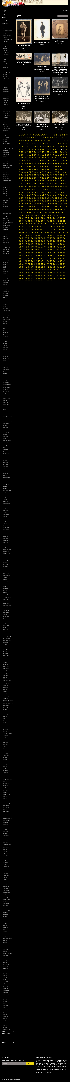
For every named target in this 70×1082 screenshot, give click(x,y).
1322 (42, 244)
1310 (51, 243)
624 (53, 181)
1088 (35, 221)
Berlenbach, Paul (6, 98)
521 (33, 174)
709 (27, 189)
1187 (47, 231)
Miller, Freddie (5, 657)
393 (46, 163)
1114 (20, 224)
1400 (51, 252)
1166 (32, 229)
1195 (23, 232)
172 (64, 145)
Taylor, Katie (5, 921)
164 (43, 145)
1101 (29, 223)
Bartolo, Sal (5, 76)
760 (61, 192)
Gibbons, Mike (5, 380)
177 (27, 146)
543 (40, 175)
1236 (54, 235)
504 (38, 172)
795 (53, 195)
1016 (45, 214)
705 (66, 188)
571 (64, 177)
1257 (26, 238)
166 (48, 145)
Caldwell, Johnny (6, 141)
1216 (39, 234)
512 (59, 172)
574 (22, 178)
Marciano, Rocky (6, 601)
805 (30, 197)
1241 (23, 237)
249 (66, 151)
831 (48, 198)
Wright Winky (5, 1016)
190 (61, 146)
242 (48, 151)
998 (38, 212)
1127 (59, 224)
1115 (23, 224)
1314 (64, 243)
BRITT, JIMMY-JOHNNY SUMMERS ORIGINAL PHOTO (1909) (23, 126)
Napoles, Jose (5, 707)
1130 (20, 226)
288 (20, 155)
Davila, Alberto (5, 245)
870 (51, 201)
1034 (54, 215)
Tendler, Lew (5, 925)
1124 (50, 224)
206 (53, 148)
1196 (26, 232)
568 (56, 177)
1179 (23, 231)
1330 (20, 246)
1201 (41, 232)
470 (48, 169)
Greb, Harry (5, 406)
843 (30, 200)
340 (56, 158)
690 (27, 188)
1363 (29, 249)
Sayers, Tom (5, 849)
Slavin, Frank (5, 873)
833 (53, 198)
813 (51, 197)
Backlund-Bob (5, 61)
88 (50, 138)
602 (46, 180)
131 (56, 141)
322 (59, 157)
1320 (35, 244)
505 (40, 172)
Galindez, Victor (6, 358)
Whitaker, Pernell (6, 990)
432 (48, 166)
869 (48, 201)
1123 (47, 224)
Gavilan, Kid (5, 373)
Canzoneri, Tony (6, 152)
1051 (61, 217)
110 (52, 140)
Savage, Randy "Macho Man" (7, 845)
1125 (53, 224)
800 (66, 195)
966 (53, 209)
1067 (64, 218)
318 (48, 157)
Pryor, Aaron (5, 777)
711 (33, 189)
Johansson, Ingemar (6, 477)
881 (30, 203)
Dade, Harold (5, 240)
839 (20, 200)
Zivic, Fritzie (5, 1027)
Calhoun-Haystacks (6, 143)
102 (31, 140)
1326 (54, 244)
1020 (57, 214)
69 (60, 137)
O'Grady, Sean (5, 737)
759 (59, 192)
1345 (20, 247)
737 (51, 191)
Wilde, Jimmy (5, 992)
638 (40, 183)
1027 (32, 215)
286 (64, 154)
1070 (26, 220)
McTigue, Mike (5, 649)
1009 (23, 214)
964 (48, 209)
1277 (42, 240)
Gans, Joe (4, 364)
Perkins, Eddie (5, 772)
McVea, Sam (5, 651)
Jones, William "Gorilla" (7, 490)
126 (43, 141)
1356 (54, 247)
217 (33, 149)
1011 (29, 214)
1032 (48, 215)
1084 (23, 221)
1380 (35, 250)
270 (22, 154)
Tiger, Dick (5, 936)
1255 (20, 238)
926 (48, 206)
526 (46, 174)
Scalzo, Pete (5, 851)
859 (22, 201)
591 (66, 178)
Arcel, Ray (5, 48)
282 (53, 154)
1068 (20, 220)
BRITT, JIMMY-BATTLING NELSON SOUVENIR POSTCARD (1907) (24, 105)
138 (25, 143)
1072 (32, 220)
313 (35, 157)
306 (66, 155)
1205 (54, 232)
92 (58, 138)
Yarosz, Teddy (5, 1018)
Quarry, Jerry (5, 781)
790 (40, 195)
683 (59, 186)
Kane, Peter (5, 497)
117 (20, 141)
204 (48, 148)
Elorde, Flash (5, 308)
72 (66, 137)
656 (38, 184)
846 (38, 200)
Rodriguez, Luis (6, 807)
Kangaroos (5, 499)
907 (48, 204)
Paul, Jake (5, 757)
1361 (23, 249)
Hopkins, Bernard (6, 445)
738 (53, 191)
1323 (45, 244)
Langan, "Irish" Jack (6, 540)
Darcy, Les (5, 244)
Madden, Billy (5, 594)
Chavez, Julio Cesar (6, 182)
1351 (39, 247)
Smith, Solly (5, 879)
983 (48, 211)
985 (53, 211)
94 (62, 138)
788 (35, 195)
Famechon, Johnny (6, 319)
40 (50, 135)
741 (61, 191)
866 (40, 201)
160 (33, 145)
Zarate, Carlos (5, 1025)
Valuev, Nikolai (5, 962)
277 (40, 154)
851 (51, 200)
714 (40, 189)
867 (43, 201)
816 (59, 197)
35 (40, 135)
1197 (29, 232)
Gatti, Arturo (5, 371)
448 (40, 168)
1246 (39, 237)
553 (66, 175)
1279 (48, 240)
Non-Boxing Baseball (8, 1033)
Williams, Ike (5, 999)
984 (51, 211)
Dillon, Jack (5, 269)
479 (22, 171)
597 (33, 180)
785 (27, 195)
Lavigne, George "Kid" (7, 549)
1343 (61, 246)
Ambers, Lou (5, 37)
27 (23, 135)
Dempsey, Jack (5, 264)
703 (61, 188)
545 (46, 175)
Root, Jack (5, 813)
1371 (54, 249)
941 (38, 208)
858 (20, 201)
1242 (26, 237)
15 (48, 134)
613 (25, 181)
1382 (42, 250)
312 (33, 157)
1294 (48, 241)
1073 (35, 220)
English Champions (6, 310)
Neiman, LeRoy (6, 711)
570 (61, 177)
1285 (20, 241)
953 (20, 209)
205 (51, 148)
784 (25, 195)
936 (25, 208)
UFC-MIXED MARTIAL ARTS (8, 953)
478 (20, 171)
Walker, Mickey (5, 973)
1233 (45, 235)
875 (64, 201)
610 (66, 180)
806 (33, 197)
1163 (23, 229)
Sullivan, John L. (6, 908)
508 (48, 172)
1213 (29, 234)
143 (38, 143)
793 (48, 195)
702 (59, 188)
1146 (20, 227)
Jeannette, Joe (5, 466)
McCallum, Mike (6, 625)
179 (33, 146)
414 (51, 165)
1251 (54, 237)
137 (22, 143)
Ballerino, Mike (5, 67)
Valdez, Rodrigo (6, 958)
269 (20, 154)
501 (30, 172)
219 (38, 149)
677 (43, 186)
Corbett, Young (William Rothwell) (7, 214)
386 (27, 163)
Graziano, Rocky (6, 404)
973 (22, 211)
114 (62, 140)
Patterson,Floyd (6, 755)
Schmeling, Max (6, 855)
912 (61, 204)
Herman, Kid (5, 434)
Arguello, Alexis (5, 52)
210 (64, 148)
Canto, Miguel (5, 150)
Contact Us (4, 1049)
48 (66, 135)
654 (33, 184)
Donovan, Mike (5, 278)
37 (44, 135)
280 (48, 154)
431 (46, 166)
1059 (39, 218)
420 (66, 165)
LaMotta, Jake (5, 538)
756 (51, 192)
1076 (45, 220)
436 (59, 166)
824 (30, 198)
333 (38, 158)
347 (25, 160)
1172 (50, 229)
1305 (35, 243)
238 (38, 151)
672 (30, 186)
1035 (57, 215)
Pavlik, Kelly (5, 761)
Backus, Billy (5, 63)
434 (53, 166)
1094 (54, 221)
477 (66, 169)
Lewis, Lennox (5, 562)
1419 (64, 254)
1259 (32, 238)
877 (20, 203)
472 (53, 169)
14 (46, 134)
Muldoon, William (6, 705)
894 (64, 203)
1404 (64, 252)
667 (66, 184)
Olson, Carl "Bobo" (6, 725)
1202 (44, 232)
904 (40, 204)
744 (20, 192)
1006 (62, 212)
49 (19, 137)
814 (53, 197)
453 (53, 168)
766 (27, 194)
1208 (63, 232)
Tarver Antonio (5, 914)
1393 (29, 252)
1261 (39, 238)
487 (43, 171)
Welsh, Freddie (5, 986)
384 (22, 163)
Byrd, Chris (5, 139)
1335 (35, 246)
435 (56, 166)
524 (40, 174)
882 (33, 203)
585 (51, 178)
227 (59, 149)
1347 (26, 247)
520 (30, 174)
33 (36, 135)
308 (22, 157)
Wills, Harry (5, 1003)
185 (48, 146)
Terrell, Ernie (5, 929)
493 (59, 171)
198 (33, 148)
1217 (42, 234)
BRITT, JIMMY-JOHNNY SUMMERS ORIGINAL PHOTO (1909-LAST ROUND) (60, 126)
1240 (20, 237)
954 (22, 209)
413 (48, 165)
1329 (64, 244)
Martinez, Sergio (6, 612)
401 (66, 163)
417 (59, 165)
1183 (35, 231)
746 (25, 192)
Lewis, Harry (5, 558)
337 (48, 158)
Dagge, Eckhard (6, 242)
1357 (57, 247)
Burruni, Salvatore (6, 137)
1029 (39, 215)
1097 (64, 221)
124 (38, 141)
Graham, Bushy (5, 402)
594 (25, 180)
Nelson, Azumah (6, 712)
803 (25, 197)
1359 (64, 247)
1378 (29, 250)
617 (35, 181)
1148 (26, 227)
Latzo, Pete (5, 547)
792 (46, 195)
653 (30, 184)
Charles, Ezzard (6, 178)
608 (61, 180)
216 (30, 149)
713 (38, 189)
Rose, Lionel (5, 816)
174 (20, 146)
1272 (26, 240)
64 (50, 137)
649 (20, 184)
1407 (26, 254)
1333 (29, 246)
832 (51, 198)
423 (25, 166)
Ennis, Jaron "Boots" (6, 312)
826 (35, 198)
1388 (61, 250)
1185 (41, 231)
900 (30, 204)
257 (38, 152)
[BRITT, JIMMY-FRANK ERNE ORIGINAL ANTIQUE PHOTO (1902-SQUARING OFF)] (42, 86)
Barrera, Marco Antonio (7, 72)
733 (40, 191)
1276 (39, 240)
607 (59, 180)
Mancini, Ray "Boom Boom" (8, 597)
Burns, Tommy (5, 135)
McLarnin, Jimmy (6, 647)
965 (51, 209)
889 (51, 203)
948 (56, 208)
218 (35, 149)
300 (51, 155)
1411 (39, 254)
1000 (43, 212)
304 (61, 155)
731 (35, 191)
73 (19, 138)
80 (33, 138)
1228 (29, 235)
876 (66, 201)
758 (56, 192)
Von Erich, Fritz (5, 968)
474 (59, 169)
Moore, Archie (5, 675)
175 (22, 146)
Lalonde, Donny (6, 536)
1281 (54, 240)
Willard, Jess (5, 996)
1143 (60, 226)
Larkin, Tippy (5, 545)
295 (38, 155)
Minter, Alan (5, 660)
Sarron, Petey (5, 842)
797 (59, 195)
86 (46, 138)
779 (61, 194)
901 (33, 204)
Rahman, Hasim (6, 783)
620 (43, 181)
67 (56, 137)
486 (40, 171)
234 (27, 151)
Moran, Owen (5, 689)
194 (22, 148)
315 (40, 157)
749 (33, 192)
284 (59, 154)
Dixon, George (5, 275)
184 (46, 146)
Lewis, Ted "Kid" (6, 564)
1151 (35, 227)
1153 (41, 227)
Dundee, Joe (5, 289)
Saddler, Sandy (5, 833)
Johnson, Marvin (6, 484)
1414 (48, 254)
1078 (51, 220)
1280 (51, 240)
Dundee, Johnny (6, 291)
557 (27, 177)
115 (64, 140)
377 (53, 162)
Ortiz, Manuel (5, 729)
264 (56, 152)
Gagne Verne (5, 352)
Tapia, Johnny (5, 912)
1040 (26, 217)
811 (46, 197)
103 (34, 140)
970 (64, 209)
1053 (20, 218)
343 (64, 158)
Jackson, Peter (5, 462)
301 (53, 155)
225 (53, 149)
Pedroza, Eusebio (6, 764)
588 (59, 178)
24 (67, 134)
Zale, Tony (5, 1022)
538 (27, 175)
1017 (48, 214)
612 (22, 181)
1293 (45, 241)
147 (48, 143)
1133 (29, 226)
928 (53, 206)
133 (61, 141)
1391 (23, 252)
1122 (44, 224)
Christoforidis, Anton (6, 187)
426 (33, 166)
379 (59, 162)
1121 (41, 224)
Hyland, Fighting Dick (7, 453)
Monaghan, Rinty (6, 666)
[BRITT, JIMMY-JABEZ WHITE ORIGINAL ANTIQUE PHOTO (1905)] (60, 82)
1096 (61, 221)
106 (41, 140)
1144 (63, 226)
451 (48, 168)
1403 (61, 252)
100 (26, 140)
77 (27, 138)
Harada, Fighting (6, 423)
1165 (29, 229)
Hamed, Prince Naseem (7, 421)
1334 (32, 246)
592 (20, 180)
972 (20, 211)
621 (46, 181)
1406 (23, 254)
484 (35, 171)
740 (59, 191)
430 (43, 166)
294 (35, 155)
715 (43, 189)
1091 (45, 221)
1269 (64, 238)
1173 (54, 229)
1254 (64, 237)
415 (53, 165)
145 (43, 143)
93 (60, 138)
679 (48, 186)
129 (51, 141)
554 (20, 177)
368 (30, 162)
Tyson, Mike (5, 951)
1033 (51, 215)
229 (64, 149)
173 (66, 145)
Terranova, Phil (5, 927)
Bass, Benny (5, 80)
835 (59, 198)
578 (33, 178)
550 (59, 175)
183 (43, 146)
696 (43, 188)
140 (30, 143)
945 (48, 208)
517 (22, 174)
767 (30, 194)
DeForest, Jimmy (6, 255)
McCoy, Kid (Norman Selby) (8, 633)
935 (22, 208)
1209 (66, 232)
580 (38, 178)
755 (48, 192)
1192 (63, 231)
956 (27, 209)
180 (35, 146)
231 (20, 151)
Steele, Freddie (5, 895)
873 (59, 201)
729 (30, 191)
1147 (23, 227)
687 (20, 188)
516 (20, 174)
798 (61, 195)
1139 (47, 226)
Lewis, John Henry (6, 560)
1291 (39, 241)
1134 (32, 226)
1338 (45, 246)
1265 (51, 238)
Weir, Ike (4, 983)
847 (40, 200)
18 (55, 134)
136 (20, 143)
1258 (29, 238)
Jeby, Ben (4, 468)
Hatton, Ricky (5, 427)
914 (66, 204)
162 (38, 145)
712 (35, 189)
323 (61, 157)
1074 (39, 220)
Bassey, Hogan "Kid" (6, 82)
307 (20, 157)
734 (43, 191)
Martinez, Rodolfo (6, 610)
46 (62, 135)
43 (56, 135)
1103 (35, 223)
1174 (57, 229)
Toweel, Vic (5, 942)
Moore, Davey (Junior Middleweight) (7, 681)
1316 (23, 244)
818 (64, 197)
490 (51, 171)
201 (40, 148)
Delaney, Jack (5, 258)
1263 (45, 238)
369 (33, 162)
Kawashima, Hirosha (6, 505)
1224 (64, 234)
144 (40, 143)
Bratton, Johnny (6, 117)
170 (59, 145)
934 (20, 208)
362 (64, 160)
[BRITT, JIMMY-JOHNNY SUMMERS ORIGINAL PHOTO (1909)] (24, 117)
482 (30, 171)
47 (64, 135)
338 (51, 158)
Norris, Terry (5, 718)
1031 (45, 215)
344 (66, 158)
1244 (32, 237)
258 (40, 152)
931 (61, 206)
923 (40, 206)
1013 (35, 214)
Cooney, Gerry (5, 206)
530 (56, 174)
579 (35, 178)
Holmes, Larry (5, 442)
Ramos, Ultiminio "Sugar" (7, 787)
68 (58, 137)
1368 (45, 249)
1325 (51, 244)
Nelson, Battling (6, 714)
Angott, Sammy (5, 41)
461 (25, 169)
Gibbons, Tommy (6, 382)
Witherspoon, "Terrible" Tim (8, 1009)
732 (38, 191)
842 (27, 200)
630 (20, 183)
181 (38, 146)
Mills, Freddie (5, 659)
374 (46, 162)
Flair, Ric (4, 330)
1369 (48, 249)
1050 (57, 217)
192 (66, 146)
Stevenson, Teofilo (6, 897)
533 (64, 174)
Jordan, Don (5, 492)
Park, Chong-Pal (6, 751)
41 (52, 135)
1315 (20, 244)
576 (27, 178)
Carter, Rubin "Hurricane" (7, 165)
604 (51, 180)
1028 (35, 215)
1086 (29, 221)
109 (49, 140)
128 (48, 141)
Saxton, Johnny (5, 847)
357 (51, 160)
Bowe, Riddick (5, 108)
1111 (60, 223)
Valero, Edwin (5, 960)
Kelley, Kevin (5, 508)
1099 (23, 223)
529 (53, 174)
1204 (51, 232)
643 (53, 183)
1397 (42, 252)
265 (59, 152)
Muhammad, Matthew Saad (8, 703)
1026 (29, 215)
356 (48, 160)
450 (46, 168)
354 (43, 160)
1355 (51, 247)
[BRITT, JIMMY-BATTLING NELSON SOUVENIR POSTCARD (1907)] (24, 89)
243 (51, 151)
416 (56, 165)
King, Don (4, 519)
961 (40, 209)
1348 (29, 247)
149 (53, 143)
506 (43, 172)
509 (51, 172)
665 (61, 184)
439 (66, 166)
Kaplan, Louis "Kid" (6, 503)
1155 (47, 227)
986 (56, 211)
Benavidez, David (6, 70)
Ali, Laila (4, 28)
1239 (64, 235)
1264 (48, 238)
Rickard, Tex (5, 792)
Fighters (8, 1042)
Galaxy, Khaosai (6, 354)
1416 (54, 254)
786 (30, 195)
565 (48, 177)
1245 (35, 237)
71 (64, 137)
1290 (35, 241)
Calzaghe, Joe (5, 146)
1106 (44, 223)
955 (25, 209)
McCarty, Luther (6, 627)
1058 (35, 218)
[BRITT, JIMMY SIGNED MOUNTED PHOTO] (60, 29)
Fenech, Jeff (5, 323)
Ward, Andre (5, 975)
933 (66, 206)
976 (30, 211)
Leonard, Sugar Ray (6, 553)
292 (30, 155)
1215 (35, 234)
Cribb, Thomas (5, 227)
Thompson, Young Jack (7, 934)
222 (46, 149)
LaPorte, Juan (5, 544)
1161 (66, 227)
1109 (54, 223)
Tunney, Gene (5, 947)
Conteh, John (5, 204)
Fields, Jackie (5, 325)
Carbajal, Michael (6, 154)
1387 (57, 250)
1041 (29, 217)
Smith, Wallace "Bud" (7, 881)
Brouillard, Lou (5, 122)
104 (36, 140)
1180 (26, 231)
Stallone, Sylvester (6, 892)
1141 (54, 226)
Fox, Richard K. (5, 343)
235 (30, 151)
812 (48, 197)
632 (25, 183)
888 (48, 203)
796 (56, 195)
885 (40, 203)
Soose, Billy (5, 884)
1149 (29, 227)
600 (40, 180)
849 (46, 200)
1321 (39, 244)
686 (66, 186)
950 (61, 208)
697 (46, 188)
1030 (42, 215)
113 (59, 140)
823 (27, 198)
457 (64, 168)
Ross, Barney (5, 822)
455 (59, 168)
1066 (61, 218)
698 (48, 188)
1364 (32, 249)
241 (46, 151)
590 (64, 178)
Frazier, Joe (5, 345)
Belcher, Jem (5, 87)
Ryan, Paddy (5, 829)
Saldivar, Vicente (6, 835)
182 (40, 146)
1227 (26, 235)
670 (25, 186)
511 (56, 172)
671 (27, 186)
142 (35, 143)
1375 (20, 250)
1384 (48, 250)
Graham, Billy (5, 400)
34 (38, 135)
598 (35, 180)
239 (40, 151)
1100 (26, 223)
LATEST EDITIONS (5, 1038)
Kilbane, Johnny (6, 514)
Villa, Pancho (5, 966)
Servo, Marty (5, 860)
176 (25, 146)
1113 (66, 223)
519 (27, 174)
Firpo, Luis (5, 326)
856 (64, 200)
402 (20, 165)
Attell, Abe (4, 57)
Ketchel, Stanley (6, 510)
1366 (39, 249)
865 (38, 201)
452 (51, 168)
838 (66, 198)
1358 (61, 247)
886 (43, 203)
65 (52, 137)
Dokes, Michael (5, 276)
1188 (50, 231)
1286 (23, 241)
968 (59, 209)
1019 (54, 214)
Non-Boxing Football (8, 1035)
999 (40, 212)
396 (53, 163)
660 (48, 184)
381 (64, 162)
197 (30, 148)
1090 (42, 221)
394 (48, 163)
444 (30, 168)
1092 (48, 221)
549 (56, 175)
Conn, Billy (5, 202)
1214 (32, 234)
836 (61, 198)
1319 (32, 244)
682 (56, 186)
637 (38, 183)
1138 (44, 226)
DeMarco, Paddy (6, 260)
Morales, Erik (5, 685)
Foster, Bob (5, 341)
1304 (32, 243)
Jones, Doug (5, 488)
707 (22, 189)
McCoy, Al (4, 631)
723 (64, 189)
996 (33, 212)
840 (22, 200)
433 (51, 166)
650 (22, 184)
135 (66, 141)
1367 (42, 249)
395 (51, 163)
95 (64, 138)
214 (25, 149)
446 (35, 168)
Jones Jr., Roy (5, 486)
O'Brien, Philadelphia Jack (8, 733)
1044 (39, 217)
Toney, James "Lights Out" (7, 938)
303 (59, 155)
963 (46, 209)
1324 (48, 244)
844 (33, 200)
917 (25, 206)
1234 (48, 235)
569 (59, 177)
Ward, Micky (5, 977)
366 (25, 162)
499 (25, 172)
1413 (45, 254)
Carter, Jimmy (5, 163)
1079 (54, 220)
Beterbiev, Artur (5, 100)
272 (27, 154)
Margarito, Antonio (6, 603)
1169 (41, 229)
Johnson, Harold (6, 479)
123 (35, 141)
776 (53, 194)
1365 (35, 249)
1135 (35, 226)
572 (66, 177)
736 (48, 191)
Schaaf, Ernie (5, 853)
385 (25, 163)
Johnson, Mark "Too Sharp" (8, 482)
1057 (32, 218)
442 (25, 168)
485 (38, 171)
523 (38, 174)
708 (25, 189)
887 (46, 203)
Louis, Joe (5, 586)
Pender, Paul (5, 766)
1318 (29, 244)
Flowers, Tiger (5, 334)
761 (64, 192)
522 (35, 174)
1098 (20, 223)
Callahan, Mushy (6, 145)
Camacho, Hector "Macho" (8, 148)
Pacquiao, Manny (6, 740)
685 (64, 186)
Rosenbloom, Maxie (6, 820)
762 (66, 192)
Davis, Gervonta (6, 249)
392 (43, 163)
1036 (61, 215)
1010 (26, 214)
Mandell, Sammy (6, 599)
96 (66, 138)
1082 (64, 220)
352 (38, 160)
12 (42, 134)
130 (53, 141)
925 (46, 206)
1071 (29, 220)
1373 (61, 249)
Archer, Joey (5, 50)
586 (53, 178)
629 (66, 181)
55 (31, 137)
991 (20, 212)
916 (22, 206)
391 (40, 163)
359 (56, 160)
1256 (23, 238)
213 (22, 149)
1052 (64, 217)
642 (51, 183)
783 (22, 195)
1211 (23, 234)
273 (30, 154)
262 (51, 152)
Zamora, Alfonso (6, 1023)
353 (40, 160)
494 (61, 171)
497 (20, 172)
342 (61, 158)
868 (46, 201)
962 (43, 209)
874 (61, 201)
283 (56, 154)
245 (56, 151)
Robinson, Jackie (6, 801)
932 (64, 206)
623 (51, 181)
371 (38, 162)
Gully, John (5, 412)
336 (46, 158)
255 (33, 152)
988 (61, 211)
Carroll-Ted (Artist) (6, 159)
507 (46, 172)
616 (33, 181)
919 (30, 206)
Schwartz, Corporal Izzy (7, 857)
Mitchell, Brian (5, 662)
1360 (20, 249)
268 (66, 152)
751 (38, 192)
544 (43, 175)
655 (35, 184)
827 (38, 198)
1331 (23, 246)
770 (38, 194)
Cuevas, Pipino (5, 234)
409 (38, 165)
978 (35, 211)
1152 (38, 227)
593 (22, 180)
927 (51, 206)
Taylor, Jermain (5, 920)
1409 (32, 254)
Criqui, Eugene (5, 229)
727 (25, 191)
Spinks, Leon (5, 888)
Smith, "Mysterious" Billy (7, 882)
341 (59, 158)
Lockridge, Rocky (6, 573)
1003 (53, 212)
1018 (51, 214)
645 (59, 183)
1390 (20, 252)
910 (56, 204)
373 (43, 162)
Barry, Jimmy (5, 74)
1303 (29, 243)
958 (33, 209)
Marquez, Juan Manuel (7, 605)
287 (66, 154)
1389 (64, 250)
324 (64, 157)
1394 (32, 252)
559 (33, 177)
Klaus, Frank (5, 523)
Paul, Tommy (5, 759)
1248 (45, 237)
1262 (42, 238)
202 (43, 148)
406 (30, 165)
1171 (47, 229)
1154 (44, 227)
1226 (23, 235)
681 (53, 186)
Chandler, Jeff (5, 176)
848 (43, 200)
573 (20, 178)
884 (38, 203)
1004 (56, 212)
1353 (45, 247)
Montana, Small (6, 668)
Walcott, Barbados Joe (7, 970)
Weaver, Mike (5, 981)
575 (25, 178)
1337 (42, 246)
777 (56, 194)
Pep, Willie (5, 768)
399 (61, 163)
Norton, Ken (5, 720)
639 (43, 183)
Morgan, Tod (5, 691)
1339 (48, 246)
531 (59, 174)
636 (35, 183)
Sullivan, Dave (5, 905)
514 (64, 172)
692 (33, 188)
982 (46, 211)
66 (54, 137)
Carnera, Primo (5, 156)
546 (48, 175)
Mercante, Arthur (6, 655)
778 (59, 194)
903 (38, 204)
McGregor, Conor (6, 644)
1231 (39, 235)
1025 (26, 215)
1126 (56, 224)
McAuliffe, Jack (5, 623)
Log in (17, 10)
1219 (48, 234)
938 (30, 208)
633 (27, 183)
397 (56, 163)
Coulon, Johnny (6, 220)
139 (27, 143)
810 (43, 197)
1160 (63, 227)
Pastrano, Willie (6, 753)
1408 (29, 254)
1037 (64, 215)
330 (30, 158)
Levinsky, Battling (6, 557)
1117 (29, 224)
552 (64, 175)
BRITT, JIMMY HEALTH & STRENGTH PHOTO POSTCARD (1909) (24, 47)
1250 (51, 237)
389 (35, 163)
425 (30, 166)
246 (59, 151)
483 (33, 171)
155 (20, 145)
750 (35, 192)
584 (48, 178)
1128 (62, 224)
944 (46, 208)
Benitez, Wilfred (6, 93)
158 (27, 145)
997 (35, 212)
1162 (20, 229)
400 (64, 163)
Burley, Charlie (5, 133)
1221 (54, 234)
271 (25, 154)
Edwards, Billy (5, 302)
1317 (26, 244)
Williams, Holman (6, 997)
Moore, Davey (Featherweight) (6, 678)
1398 (45, 252)
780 (64, 194)
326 (20, 158)
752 (40, 192)
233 (25, 151)
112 (57, 140)
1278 (45, 240)
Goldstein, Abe (5, 389)
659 (46, 184)
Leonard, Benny (6, 551)
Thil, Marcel (5, 933)
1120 (38, 224)
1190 (57, 231)
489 (48, 171)
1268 (61, 238)
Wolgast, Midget (6, 1012)
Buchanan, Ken (5, 130)
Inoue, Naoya (5, 456)
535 (20, 175)
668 (20, 186)
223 (48, 149)
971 (66, 209)
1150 (32, 227)
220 (40, 149)
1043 (35, 217)
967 (56, 209)
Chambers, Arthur (6, 174)
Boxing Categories (8, 23)
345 (20, 160)
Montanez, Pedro (6, 670)
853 (56, 200)
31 (31, 135)
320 (53, 157)
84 (42, 138)
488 (46, 171)
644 (56, 183)
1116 (26, 224)
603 (48, 180)
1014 (39, 214)
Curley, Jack (5, 236)
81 (36, 138)
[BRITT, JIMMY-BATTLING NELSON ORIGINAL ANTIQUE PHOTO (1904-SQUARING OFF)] (42, 59)
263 (53, 152)
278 (43, 154)
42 (54, 135)
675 (38, 186)
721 (59, 189)
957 (30, 209)
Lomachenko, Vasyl (6, 575)
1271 (23, 240)
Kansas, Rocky (5, 501)
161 (35, 145)
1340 (51, 246)
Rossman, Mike (5, 824)
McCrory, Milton (5, 634)
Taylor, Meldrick (5, 923)
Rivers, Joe (5, 798)
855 (61, 200)
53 (27, 137)
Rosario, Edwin (5, 814)
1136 (38, 226)
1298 (61, 241)
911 (59, 204)
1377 (26, 250)
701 (56, 188)
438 (64, 166)
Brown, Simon (5, 126)
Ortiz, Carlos (5, 727)
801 (20, 197)
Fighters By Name (7, 25)
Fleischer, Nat (5, 332)
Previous (21, 134)
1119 (35, 224)
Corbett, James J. (6, 211)
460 (22, 169)
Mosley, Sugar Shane (7, 696)
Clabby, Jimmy (5, 189)
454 (56, 168)
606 (56, 180)
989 (64, 211)
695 (40, 188)
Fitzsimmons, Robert (6, 328)
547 (51, 175)
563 (43, 177)
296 (40, 155)
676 (40, 186)
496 (66, 171)
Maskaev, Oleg (5, 614)
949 (59, 208)
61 (44, 137)
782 (20, 195)
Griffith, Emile (5, 411)
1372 (57, 249)
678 (46, 186)
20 (59, 134)
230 (66, 149)
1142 (57, 226)
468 (43, 169)
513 (61, 172)
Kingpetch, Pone (6, 521)
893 (61, 203)
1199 (35, 232)
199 (35, 148)
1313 (61, 243)
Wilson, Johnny (5, 1007)
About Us (4, 17)
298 (46, 155)
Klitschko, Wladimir (6, 527)
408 (35, 165)
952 (66, 208)
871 (53, 201)
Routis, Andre (5, 826)
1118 (32, 224)
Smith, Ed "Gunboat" (6, 875)
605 (53, 180)
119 (25, 141)
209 (61, 148)
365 (22, 162)
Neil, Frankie (5, 709)
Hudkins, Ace (5, 449)
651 (25, 184)
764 (22, 194)
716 (46, 189)
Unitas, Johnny (5, 955)
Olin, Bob (4, 722)
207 (56, 148)
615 (30, 181)
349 (30, 160)
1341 (54, 246)
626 (59, 181)
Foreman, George (6, 338)
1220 (51, 234)
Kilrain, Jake (5, 516)
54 (29, 137)
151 (59, 143)
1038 (20, 217)
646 (61, 183)
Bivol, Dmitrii (5, 106)
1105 (41, 223)
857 (66, 200)
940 (35, 208)
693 (35, 188)
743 (66, 191)
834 (56, 198)
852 (53, 200)
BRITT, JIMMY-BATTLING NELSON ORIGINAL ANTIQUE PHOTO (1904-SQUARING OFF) (41, 68)
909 (53, 204)
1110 (57, 223)
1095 (57, 221)
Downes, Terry (5, 282)
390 (38, 163)
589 (61, 178)
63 (48, 137)
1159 (60, 227)
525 (43, 174)
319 (51, 157)
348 (27, 160)
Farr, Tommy (5, 321)
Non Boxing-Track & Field (7, 1037)
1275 (35, 240)
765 (25, 194)
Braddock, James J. (6, 113)
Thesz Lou (5, 931)
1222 (57, 234)
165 (46, 145)
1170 (44, 229)
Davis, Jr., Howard (6, 251)
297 (43, 155)
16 (50, 134)
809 (40, 197)
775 (51, 194)
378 (56, 162)
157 (25, 145)
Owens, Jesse (5, 738)
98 (21, 140)
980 (40, 211)
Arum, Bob (5, 56)
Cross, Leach (5, 231)
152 (61, 143)
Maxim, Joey (5, 618)
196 (27, 148)
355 (46, 160)
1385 (51, 250)
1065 (57, 218)
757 (53, 192)
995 (30, 212)
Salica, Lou (5, 837)
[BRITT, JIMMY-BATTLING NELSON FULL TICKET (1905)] (24, 56)
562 (40, 177)
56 (33, 137)
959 (35, 209)
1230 (35, 235)
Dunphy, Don (5, 295)
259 (43, 152)
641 (48, 183)
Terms (3, 1045)
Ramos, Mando (5, 785)
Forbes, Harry (5, 336)
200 (38, 148)
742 (64, 191)
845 (35, 200)
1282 (57, 240)
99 (23, 140)
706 (20, 189)
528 (51, 174)
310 (27, 157)
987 (59, 211)
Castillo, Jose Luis (6, 167)
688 (22, 188)
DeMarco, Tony (5, 262)
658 (43, 184)
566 (51, 177)
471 (51, 169)
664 (59, 184)
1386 (54, 250)
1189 (54, 231)
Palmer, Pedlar (5, 744)
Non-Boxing (8, 1031)
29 (27, 135)
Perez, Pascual (5, 770)
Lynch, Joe (5, 590)
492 (56, 171)
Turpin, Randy (5, 949)
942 (40, 208)
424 (27, 166)
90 (54, 138)
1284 (64, 240)
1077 (48, 220)
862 (30, 201)
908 (51, 204)
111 (54, 140)
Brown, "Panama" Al (6, 128)
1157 (54, 227)
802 (22, 197)
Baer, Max (4, 65)
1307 (42, 243)
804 (27, 197)
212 (20, 149)
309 (25, 157)
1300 (20, 243)
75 (23, 138)
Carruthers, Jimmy (6, 161)
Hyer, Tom (4, 451)
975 (27, 211)
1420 (20, 255)
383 (20, 163)
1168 (38, 229)
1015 (42, 214)
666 (64, 184)
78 (29, 138)
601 (43, 180)
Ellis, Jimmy (5, 306)
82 (38, 138)
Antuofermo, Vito (6, 43)
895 (66, 203)
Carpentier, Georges (6, 158)
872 (56, 201)
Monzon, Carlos (6, 673)
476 (64, 169)
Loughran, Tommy (6, 584)
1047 (48, 217)
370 (35, 162)
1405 (20, 254)
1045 (42, 217)
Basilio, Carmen (6, 78)
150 (56, 143)
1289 (32, 241)
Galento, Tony (5, 356)
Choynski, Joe (5, 185)
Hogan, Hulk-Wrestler (7, 440)
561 (38, 177)
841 (25, 200)
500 (27, 172)
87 (48, 138)
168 (53, 145)
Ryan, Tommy (5, 831)
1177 (66, 229)
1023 (20, 215)
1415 (51, 254)
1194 (20, 232)
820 (20, 198)
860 (25, 201)
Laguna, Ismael (5, 534)
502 (33, 172)
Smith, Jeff (5, 877)
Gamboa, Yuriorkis (6, 362)
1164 (26, 229)
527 (48, 174)
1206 (57, 232)
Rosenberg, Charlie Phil (7, 818)
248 (64, 151)
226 (56, 149)
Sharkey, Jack (5, 862)
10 (38, 134)
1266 (54, 238)
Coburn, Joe (5, 193)
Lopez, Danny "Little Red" (7, 581)
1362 (26, 249)
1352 (42, 247)
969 (61, 209)
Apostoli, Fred (5, 44)
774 (48, 194)
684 (61, 186)
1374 (64, 249)
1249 (48, 237)
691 (30, 188)
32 (33, 135)
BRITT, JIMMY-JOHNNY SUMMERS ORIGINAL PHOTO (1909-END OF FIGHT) (41, 126)
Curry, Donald (5, 238)
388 (33, 163)
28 (25, 135)
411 (43, 165)
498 (22, 172)
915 (20, 206)
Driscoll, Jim (5, 284)
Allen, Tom (5, 33)
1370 (51, 249)
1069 (23, 220)
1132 (26, 226)
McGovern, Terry (6, 642)
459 (20, 169)
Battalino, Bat (5, 83)
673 (33, 186)
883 (35, 203)
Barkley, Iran (5, 69)
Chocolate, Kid (5, 184)
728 (27, 191)
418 (61, 165)
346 (22, 160)
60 (42, 137)
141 (33, 143)
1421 (23, 255)
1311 (54, 243)
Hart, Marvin (5, 425)
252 (25, 152)
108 (47, 140)
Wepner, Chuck (5, 988)
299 (48, 155)
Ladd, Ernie (5, 532)
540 (33, 175)
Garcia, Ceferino (6, 365)
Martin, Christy (5, 608)
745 (22, 192)
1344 (64, 246)
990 (66, 211)
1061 (45, 218)
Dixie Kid (4, 273)
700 (53, 188)
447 (38, 168)
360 (59, 160)
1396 (39, 252)
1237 (57, 235)
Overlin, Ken (5, 731)
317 (46, 157)
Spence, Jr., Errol (6, 886)
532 (61, 174)
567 (53, 177)
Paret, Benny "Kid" (6, 750)
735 (46, 191)
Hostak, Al (4, 447)
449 (43, 168)
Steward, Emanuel (6, 899)
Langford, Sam (5, 542)
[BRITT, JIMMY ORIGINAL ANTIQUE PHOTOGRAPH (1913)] (42, 29)
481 (27, 171)
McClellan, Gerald (6, 629)
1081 (61, 220)
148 (51, 143)
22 (63, 134)
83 (40, 138)
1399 (48, 252)
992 (22, 212)
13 (44, 134)
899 (27, 204)
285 (61, 154)
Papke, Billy (5, 748)
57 (36, 137)
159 (30, 145)
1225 (20, 235)
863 (33, 201)
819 (66, 197)
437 (61, 166)
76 (25, 138)
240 (43, 151)
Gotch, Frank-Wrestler (7, 398)
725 (20, 191)
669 (22, 186)
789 (38, 195)
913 (64, 204)
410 (40, 165)
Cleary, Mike (5, 191)
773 (46, 194)
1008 (20, 214)
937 (27, 208)
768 (33, 194)
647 (64, 183)
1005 (59, 212)
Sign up (20, 10)
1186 (44, 231)
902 (35, 204)
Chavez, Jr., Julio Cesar (7, 180)
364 (20, 162)
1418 (61, 254)
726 (22, 191)
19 (57, 134)
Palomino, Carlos (6, 746)
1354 (48, 247)
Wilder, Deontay (6, 994)
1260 (35, 238)
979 (38, 211)
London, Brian (5, 577)
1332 (26, 246)
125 (40, 141)
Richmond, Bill (5, 790)
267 (64, 152)
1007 (65, 212)
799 (64, 195)
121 (30, 141)
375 (48, 162)
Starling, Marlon (6, 894)
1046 (45, 217)
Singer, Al (4, 871)
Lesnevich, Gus (5, 555)
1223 (61, 234)
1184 (38, 231)
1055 (26, 218)
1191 (60, 231)
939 (33, 208)
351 (35, 160)
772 (43, 194)
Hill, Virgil (4, 438)
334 (40, 158)
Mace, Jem (5, 592)
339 (53, 158)
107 (44, 140)
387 (30, 163)
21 (61, 134)
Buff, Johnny (5, 132)
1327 (57, 244)
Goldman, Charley (6, 387)
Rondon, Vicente (6, 811)
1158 (57, 227)
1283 (61, 240)
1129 (65, 224)
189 (59, 146)
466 (38, 169)
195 (25, 148)
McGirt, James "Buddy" (7, 640)
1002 (49, 212)
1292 (42, 241)
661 (51, 184)
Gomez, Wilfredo (6, 393)
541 (35, 175)
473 (56, 169)
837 (64, 198)
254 (30, 152)
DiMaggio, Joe (5, 271)
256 (35, 152)
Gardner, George (6, 367)
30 (29, 135)
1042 (32, 217)
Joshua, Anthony (6, 495)
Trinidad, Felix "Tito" (6, 944)
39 (48, 135)
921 (35, 206)
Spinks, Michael (6, 890)
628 (64, 181)
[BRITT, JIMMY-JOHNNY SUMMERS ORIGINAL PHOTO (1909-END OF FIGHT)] (42, 117)
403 (22, 165)
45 (60, 135)
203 (46, 148)
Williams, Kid (5, 1001)
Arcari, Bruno (5, 46)
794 (51, 195)
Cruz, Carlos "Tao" (6, 232)
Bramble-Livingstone (6, 115)
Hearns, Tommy (6, 429)
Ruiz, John (5, 827)
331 (33, 158)
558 (30, 177)
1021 (61, 214)
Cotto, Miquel (5, 218)
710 (30, 189)
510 (53, 172)
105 (39, 140)
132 (58, 141)
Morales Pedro (5, 687)
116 (67, 140)
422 (22, 166)
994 (27, 212)
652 (27, 184)
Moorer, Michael (6, 683)
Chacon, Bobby (5, 172)
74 (21, 138)
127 (45, 141)
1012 (32, 214)
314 (38, 157)
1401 (54, 252)
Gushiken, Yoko (6, 414)
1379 (32, 250)
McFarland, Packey (6, 638)
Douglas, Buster (6, 280)
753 (43, 192)
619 (40, 181)
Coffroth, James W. (6, 198)
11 (40, 134)
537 (25, 175)
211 (66, 148)
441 (22, 168)
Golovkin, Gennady (6, 391)
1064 (54, 218)
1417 (57, 254)
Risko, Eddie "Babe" (6, 794)
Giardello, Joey (5, 378)
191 (64, 146)
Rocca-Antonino (6, 805)
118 (22, 141)
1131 (23, 226)
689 (25, 188)
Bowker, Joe (5, 109)
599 (38, 180)
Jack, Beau (5, 460)
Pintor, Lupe (5, 776)
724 (66, 189)
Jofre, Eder (5, 475)
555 (22, 177)
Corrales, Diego (6, 216)
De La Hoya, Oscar (6, 253)
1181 (29, 231)
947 (53, 208)
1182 (32, 231)
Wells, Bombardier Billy (7, 984)
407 (33, 165)
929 (56, 206)
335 (43, 158)
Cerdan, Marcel (5, 169)
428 (38, 166)
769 (35, 194)
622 (48, 181)
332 (35, 158)
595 (27, 180)
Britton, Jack (5, 120)
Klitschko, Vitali (5, 525)
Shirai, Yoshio (5, 868)
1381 (39, 250)
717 (48, 189)
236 (33, 151)
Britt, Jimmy (5, 119)
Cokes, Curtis (5, 200)
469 (46, 169)
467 (40, 169)
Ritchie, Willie (5, 796)
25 (19, 135)
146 (46, 143)
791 (43, 195)
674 (35, 186)
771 (40, 194)
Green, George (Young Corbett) (7, 408)
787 (33, 195)
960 (38, 209)
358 (53, 160)
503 (35, 172)
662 (53, 184)
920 (33, 206)
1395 (35, 252)
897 (22, 204)
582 (43, 178)
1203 (48, 232)
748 (30, 192)
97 (19, 140)
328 (25, 158)
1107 (48, 223)
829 (43, 198)
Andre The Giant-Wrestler (7, 39)
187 (53, 146)
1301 (23, 243)
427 (35, 166)
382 (66, 162)
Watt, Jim (4, 979)
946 (51, 208)
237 (35, 151)
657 (40, 184)
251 (22, 152)
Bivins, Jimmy (5, 104)
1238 (61, 235)
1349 (32, 247)
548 (53, 175)
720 (56, 189)
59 (40, 137)
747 (27, 192)
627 (61, 181)
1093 (51, 221)
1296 (54, 241)
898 (25, 204)
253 (27, 152)
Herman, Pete (5, 436)
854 (59, 200)
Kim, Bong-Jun (5, 518)
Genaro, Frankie (6, 375)
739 (56, 191)
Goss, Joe (4, 396)
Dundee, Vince (5, 293)
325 (66, 157)
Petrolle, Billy (5, 774)
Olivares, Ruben (6, 724)
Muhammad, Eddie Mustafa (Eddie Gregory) (8, 701)
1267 (57, 238)
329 (27, 158)
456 (61, 168)
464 (33, 169)
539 (30, 175)
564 (46, 177)
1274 (32, 240)
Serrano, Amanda (6, 858)
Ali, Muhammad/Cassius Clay (7, 31)
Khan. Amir (5, 512)
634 (30, 183)
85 (44, 138)
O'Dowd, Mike (5, 735)
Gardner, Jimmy (6, 369)
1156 (50, 227)
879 (25, 203)
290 (25, 155)
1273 (29, 240)
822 (25, 198)
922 (38, 206)
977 (33, 211)
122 (32, 141)
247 (61, 151)
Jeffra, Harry (5, 469)
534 (66, 174)
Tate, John (5, 916)
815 (56, 197)
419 (64, 165)
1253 (61, 237)
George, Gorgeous (6, 376)
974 (25, 211)
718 (51, 189)
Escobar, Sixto (5, 317)
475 (61, 169)
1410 (35, 254)
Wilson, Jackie (5, 1005)
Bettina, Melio (5, 102)
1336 (39, 246)
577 (30, 178)
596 (30, 180)
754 (46, 192)
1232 (42, 235)
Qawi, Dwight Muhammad (7, 779)
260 (46, 152)
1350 (35, 247)
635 (33, 183)
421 (20, 166)
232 (22, 151)
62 (46, 137)
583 (46, 178)
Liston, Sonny (5, 566)
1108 (51, 223)
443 (27, 168)
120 (27, 141)
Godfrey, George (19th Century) (7, 385)
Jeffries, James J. (6, 471)
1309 (48, 243)
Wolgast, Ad (5, 1010)
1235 (51, 235)
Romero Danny (5, 809)
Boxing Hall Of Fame (6, 111)
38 (46, 135)
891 (56, 203)
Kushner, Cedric (6, 529)
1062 (48, 218)
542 (38, 175)
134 (64, 141)
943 (43, 208)
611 (20, 181)
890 (53, 203)
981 (43, 211)
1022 (64, 214)
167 (51, 145)
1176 (63, 229)
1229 (32, 235)
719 (53, 189)
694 (38, 188)
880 (27, 203)
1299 (64, 241)
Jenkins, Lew (5, 473)
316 (43, 157)
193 (20, 148)
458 (66, 168)
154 (66, 143)
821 (22, 198)
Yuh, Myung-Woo (6, 1020)
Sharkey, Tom (5, 864)
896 (20, 204)
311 (30, 157)
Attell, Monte (5, 59)
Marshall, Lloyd (5, 607)
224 (51, 149)
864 (35, 201)
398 (59, 163)
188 (56, 146)
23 (65, 134)
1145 (66, 226)
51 (23, 137)
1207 (60, 232)
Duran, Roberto (5, 297)
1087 (32, 221)
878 (22, 203)
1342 (57, 246)
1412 (42, 254)
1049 (54, 217)
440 (20, 168)
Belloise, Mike (5, 89)
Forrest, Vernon (5, 339)
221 (43, 149)
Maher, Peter (5, 595)
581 (40, 178)
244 (53, 151)
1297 (57, 241)
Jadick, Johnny (5, 464)
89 (52, 138)
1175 (60, 229)
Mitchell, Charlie (6, 664)
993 (25, 212)
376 (51, 162)
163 (40, 145)
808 (38, 197)
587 (56, 178)
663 (56, 184)
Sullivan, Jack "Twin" (6, 907)
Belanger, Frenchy (6, 85)
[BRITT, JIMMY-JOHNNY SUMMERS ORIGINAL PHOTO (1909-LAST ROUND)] (60, 117)
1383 (45, 250)
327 (22, 158)
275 (35, 154)
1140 (50, 226)
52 (25, 137)
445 (33, 168)
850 (48, 200)
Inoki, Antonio (5, 455)
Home (3, 14)
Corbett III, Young (6, 209)
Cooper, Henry (5, 208)
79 (31, 138)
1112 (63, 223)
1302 (26, 243)
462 (27, 169)
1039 (23, 217)
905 (43, 204)
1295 (51, 241)
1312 (57, 243)
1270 (20, 240)
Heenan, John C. (6, 432)
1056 (29, 218)
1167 (35, 229)
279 (46, 154)
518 (25, 174)
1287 (26, 241)
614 (27, 181)
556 (25, 177)
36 (42, 135)
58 (38, 137)
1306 (39, 243)
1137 (41, 226)
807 (35, 197)
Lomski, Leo (5, 571)
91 (56, 138)
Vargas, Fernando (6, 964)
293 (33, 155)
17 (52, 134)
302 (56, 155)
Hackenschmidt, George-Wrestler (7, 417)
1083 (20, 221)
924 (43, 206)
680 (51, 186)
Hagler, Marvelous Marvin (7, 419)
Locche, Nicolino (6, 568)
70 (62, 137)
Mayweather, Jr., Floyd (7, 620)
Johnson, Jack (5, 481)
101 (28, 140)
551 (61, 175)
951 (64, 208)
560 (35, 177)
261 (48, 152)
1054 (23, 218)
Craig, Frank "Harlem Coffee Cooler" (8, 223)
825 (33, 198)
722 (61, 189)
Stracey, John (5, 901)
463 (30, 169)
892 (59, 203)
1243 (29, 237)
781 (66, 194)
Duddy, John (5, 286)
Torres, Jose (5, 940)
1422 (26, 255)
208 (59, 148)
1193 (66, 231)
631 (22, 183)
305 (64, 155)
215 (27, 149)
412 (46, 165)
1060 (42, 218)
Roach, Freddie (5, 800)
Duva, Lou (5, 299)
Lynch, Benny (5, 588)
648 (66, 183)
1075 (42, 220)
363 (66, 160)
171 (61, 145)
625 (56, 181)
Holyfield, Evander (6, 443)
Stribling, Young (6, 903)
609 (64, 180)
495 (64, 171)
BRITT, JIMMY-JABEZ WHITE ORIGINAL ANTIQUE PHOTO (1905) (60, 91)
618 (38, 181)
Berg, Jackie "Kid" (6, 96)
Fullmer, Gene (5, 347)
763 (20, 194)
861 (27, 201)
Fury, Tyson (5, 349)
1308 (45, 243)
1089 (39, 221)
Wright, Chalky (5, 1014)
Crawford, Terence (6, 225)
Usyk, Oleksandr (6, 957)
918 (27, 206)
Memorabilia (7, 20)
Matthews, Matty (6, 616)
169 (56, 145)
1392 (26, 252)
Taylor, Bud (5, 918)
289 (22, 155)
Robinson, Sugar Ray (7, 803)
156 (22, 145)
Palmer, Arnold (5, 742)
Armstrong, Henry (6, 54)
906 (46, 204)
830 (46, 198)
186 (51, 146)
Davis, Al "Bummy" (6, 247)
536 (22, 175)
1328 (61, 244)
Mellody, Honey (5, 653)
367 (27, 162)
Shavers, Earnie (6, 866)
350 (33, 160)
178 (30, 146)
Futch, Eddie (5, 351)
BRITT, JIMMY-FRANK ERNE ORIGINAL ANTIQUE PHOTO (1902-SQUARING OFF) (42, 98)
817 (61, 197)
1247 (42, 237)
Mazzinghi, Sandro (6, 621)
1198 (32, 232)
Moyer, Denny (5, 698)
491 (53, 171)
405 (27, 165)
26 (21, 135)
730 (33, 191)
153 (64, 143)
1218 (45, 234)
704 (64, 188)
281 (51, 154)
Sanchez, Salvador (6, 840)
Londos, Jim (5, 579)
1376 (23, 250)
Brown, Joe (5, 124)
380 (61, 162)
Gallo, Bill (4, 360)
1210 (20, 234)
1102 (32, 223)
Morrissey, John (6, 693)
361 (61, 160)
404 (25, 165)
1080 (57, 220)
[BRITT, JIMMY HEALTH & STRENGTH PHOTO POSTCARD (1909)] (24, 31)
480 (25, 171)
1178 (20, 231)
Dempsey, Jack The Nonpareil (6, 267)
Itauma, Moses (5, 458)
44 (58, 135)
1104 (38, 223)
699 (51, 188)
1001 (46, 212)
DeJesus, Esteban (6, 257)
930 (59, 206)
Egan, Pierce (5, 304)
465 (35, 169)
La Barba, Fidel (5, 531)
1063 (51, 218)
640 (46, 183)
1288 (29, 241)
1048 (51, 217)
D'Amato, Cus (5, 301)
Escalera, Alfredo (6, 315)
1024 (23, 215)
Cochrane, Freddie (6, 195)
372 (40, 162)
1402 (57, 252)
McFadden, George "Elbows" (8, 636)
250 (20, 152)
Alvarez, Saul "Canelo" (7, 35)
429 (40, 166)
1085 (26, 221)
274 (33, 154)
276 (38, 154)
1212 (26, 234)
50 (21, 137)
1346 (23, 247)
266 (61, 152)
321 (56, 157)
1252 (57, 237)
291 (27, 155)
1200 (38, 232)
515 (66, 172)
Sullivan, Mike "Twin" (6, 910)
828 (40, 198)
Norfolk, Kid (5, 716)
